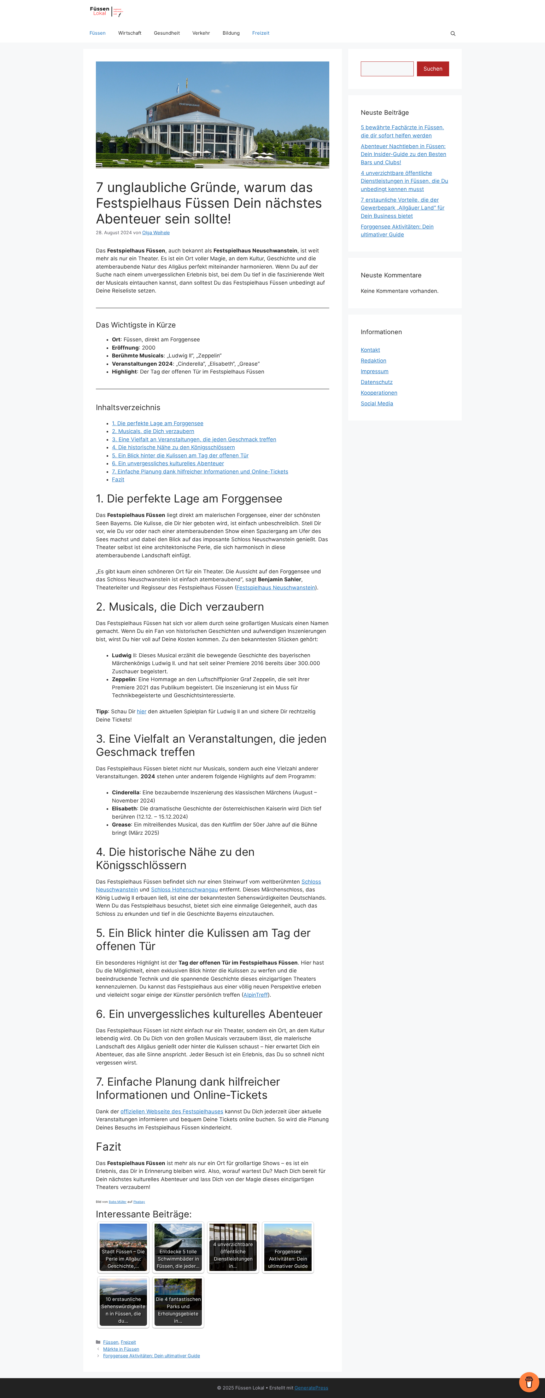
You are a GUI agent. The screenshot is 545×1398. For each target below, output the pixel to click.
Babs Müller (117, 1202)
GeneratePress (311, 1388)
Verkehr (201, 33)
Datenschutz (377, 382)
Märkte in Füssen (121, 1349)
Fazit (118, 479)
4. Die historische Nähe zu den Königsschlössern (173, 447)
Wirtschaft (129, 33)
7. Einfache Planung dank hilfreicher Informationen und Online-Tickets (200, 471)
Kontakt (370, 350)
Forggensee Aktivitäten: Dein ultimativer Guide (151, 1355)
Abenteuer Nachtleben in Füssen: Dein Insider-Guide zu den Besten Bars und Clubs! (403, 154)
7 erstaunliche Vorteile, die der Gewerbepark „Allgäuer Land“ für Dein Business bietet (402, 208)
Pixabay (139, 1202)
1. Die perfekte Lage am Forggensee (157, 423)
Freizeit (260, 33)
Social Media (377, 403)
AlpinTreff (255, 995)
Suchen (433, 69)
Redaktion (373, 360)
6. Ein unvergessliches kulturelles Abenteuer (168, 463)
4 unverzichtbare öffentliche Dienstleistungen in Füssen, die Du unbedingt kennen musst (404, 181)
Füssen (98, 33)
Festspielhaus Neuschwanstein (276, 587)
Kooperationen (379, 393)
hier (141, 711)
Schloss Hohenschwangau (184, 889)
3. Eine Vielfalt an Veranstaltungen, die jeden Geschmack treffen (194, 439)
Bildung (231, 33)
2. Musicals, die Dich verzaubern (153, 431)
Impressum (375, 371)
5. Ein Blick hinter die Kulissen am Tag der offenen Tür (180, 455)
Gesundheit (167, 33)
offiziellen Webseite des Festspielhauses (171, 1111)
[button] (453, 33)
